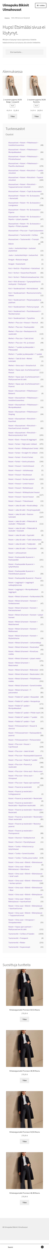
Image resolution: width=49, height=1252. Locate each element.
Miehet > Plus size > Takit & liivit (21, 338)
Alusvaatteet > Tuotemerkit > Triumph (23, 239)
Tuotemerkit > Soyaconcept (19, 947)
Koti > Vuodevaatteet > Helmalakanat (23, 288)
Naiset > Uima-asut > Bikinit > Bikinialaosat (25, 862)
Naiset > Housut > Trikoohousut (20, 501)
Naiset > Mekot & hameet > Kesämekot (23, 647)
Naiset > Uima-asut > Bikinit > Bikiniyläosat (25, 894)
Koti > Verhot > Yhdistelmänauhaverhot (23, 277)
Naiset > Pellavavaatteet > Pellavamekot (24, 740)
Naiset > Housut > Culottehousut (21, 466)
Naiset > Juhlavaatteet (17, 553)
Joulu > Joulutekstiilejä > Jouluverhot (23, 255)
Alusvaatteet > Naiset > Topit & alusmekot (25, 191)
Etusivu (7, 18)
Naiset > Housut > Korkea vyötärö (21, 479)
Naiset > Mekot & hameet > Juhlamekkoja (24, 642)
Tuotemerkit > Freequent (18, 938)
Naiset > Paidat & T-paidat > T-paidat (22, 717)
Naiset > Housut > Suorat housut (21, 497)
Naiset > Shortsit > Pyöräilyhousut (21, 842)
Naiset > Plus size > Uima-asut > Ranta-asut (25, 771)
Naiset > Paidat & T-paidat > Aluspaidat (23, 697)
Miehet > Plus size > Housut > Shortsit (23, 322)
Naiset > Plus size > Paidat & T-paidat (22, 760)
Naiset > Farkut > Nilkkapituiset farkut (23, 448)
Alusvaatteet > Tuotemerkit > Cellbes (23, 235)
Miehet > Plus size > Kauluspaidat (21, 327)
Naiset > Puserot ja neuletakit (20, 787)
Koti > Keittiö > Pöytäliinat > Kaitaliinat (24, 268)
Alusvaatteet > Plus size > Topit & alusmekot (25, 230)
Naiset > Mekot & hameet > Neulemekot (24, 674)
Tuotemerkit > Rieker (16, 942)
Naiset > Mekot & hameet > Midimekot (23, 670)
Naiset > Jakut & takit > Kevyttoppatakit (24, 510)
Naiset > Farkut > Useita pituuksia (21, 461)
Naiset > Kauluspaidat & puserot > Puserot (24, 578)
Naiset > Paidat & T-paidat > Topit (21, 721)
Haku (24, 1248)
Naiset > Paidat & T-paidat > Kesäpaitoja (24, 701)
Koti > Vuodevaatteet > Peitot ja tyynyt (23, 307)
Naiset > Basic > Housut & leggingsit (22, 439)
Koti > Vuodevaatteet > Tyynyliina (21, 318)
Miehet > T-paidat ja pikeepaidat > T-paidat (25, 354)
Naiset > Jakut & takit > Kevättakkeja (22, 505)
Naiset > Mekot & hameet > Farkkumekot (24, 596)
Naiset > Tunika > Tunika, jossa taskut (23, 858)
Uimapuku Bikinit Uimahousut (16, 7)
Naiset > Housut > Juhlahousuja (20, 470)
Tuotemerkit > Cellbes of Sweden (21, 934)
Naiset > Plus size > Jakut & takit (21, 751)
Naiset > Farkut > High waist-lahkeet (22, 444)
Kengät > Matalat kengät (18, 259)
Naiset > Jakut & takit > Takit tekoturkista (24, 539)
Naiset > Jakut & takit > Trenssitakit (22, 548)
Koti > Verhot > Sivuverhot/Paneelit (22, 273)
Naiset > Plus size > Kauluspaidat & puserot (25, 755)
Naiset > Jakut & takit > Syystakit (21, 535)
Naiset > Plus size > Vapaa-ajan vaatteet (24, 783)
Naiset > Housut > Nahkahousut (20, 488)
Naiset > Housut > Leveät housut (21, 483)
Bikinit (11, 244)
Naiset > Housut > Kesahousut (20, 475)
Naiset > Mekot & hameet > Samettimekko (25, 685)
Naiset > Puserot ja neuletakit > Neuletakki (25, 798)
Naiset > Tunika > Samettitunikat (21, 853)
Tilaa (12, 116)
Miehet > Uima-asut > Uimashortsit (22, 365)
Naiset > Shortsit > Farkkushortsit (21, 838)
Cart (38, 1246)
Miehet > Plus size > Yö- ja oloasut (21, 343)
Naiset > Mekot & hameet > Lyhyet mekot (24, 658)
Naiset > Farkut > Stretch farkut (20, 457)
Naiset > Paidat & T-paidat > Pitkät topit (24, 712)
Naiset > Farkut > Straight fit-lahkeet (23, 453)
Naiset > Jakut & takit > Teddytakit (22, 544)
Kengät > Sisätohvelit (16, 264)
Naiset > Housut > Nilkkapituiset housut (24, 492)
